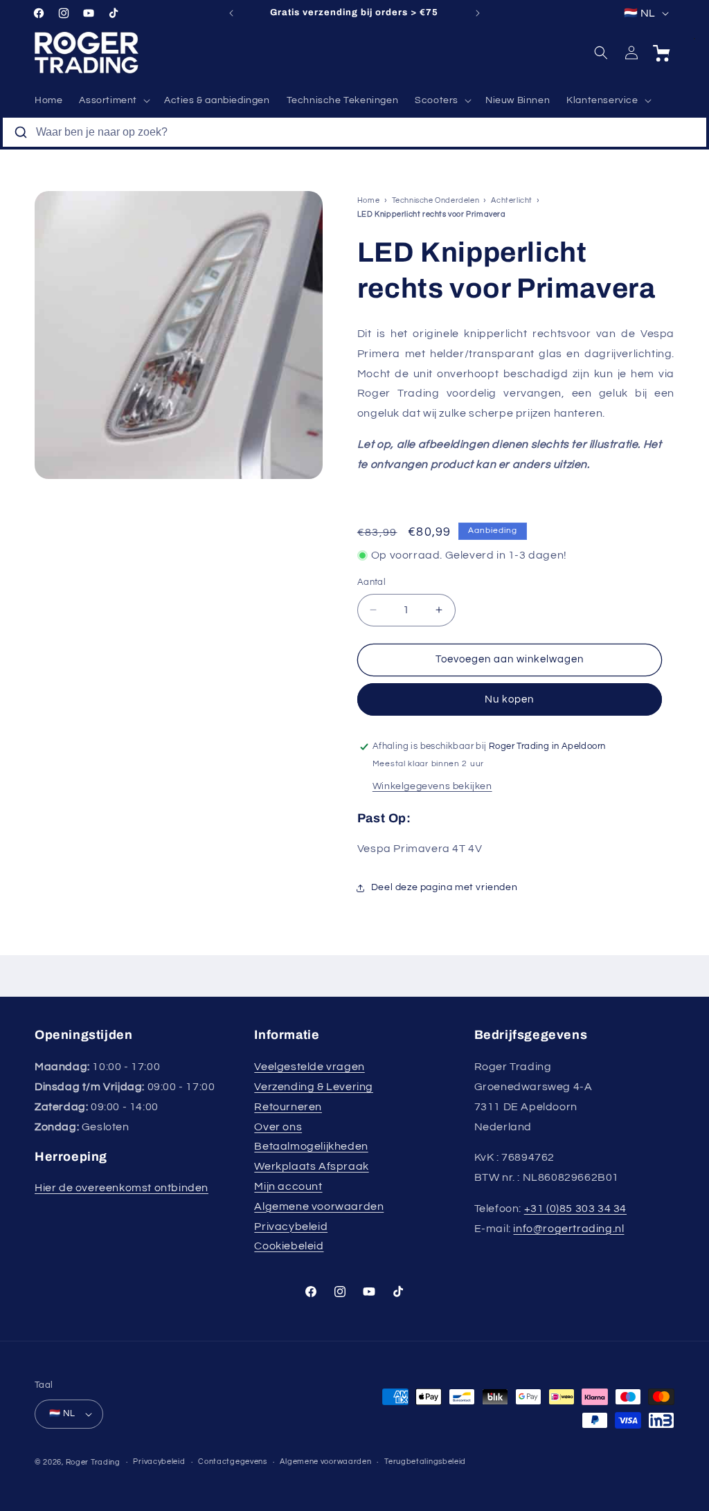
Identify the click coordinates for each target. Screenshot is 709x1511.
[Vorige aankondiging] (231, 13)
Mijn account (288, 1186)
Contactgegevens (232, 1461)
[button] (113, 100)
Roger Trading (93, 1462)
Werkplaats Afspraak (311, 1166)
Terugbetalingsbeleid (425, 1461)
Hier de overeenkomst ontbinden (121, 1187)
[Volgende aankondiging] (478, 13)
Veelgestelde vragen (309, 1066)
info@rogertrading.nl (568, 1228)
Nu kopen (509, 699)
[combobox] (354, 132)
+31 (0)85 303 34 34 (575, 1208)
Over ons (278, 1126)
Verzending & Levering (313, 1086)
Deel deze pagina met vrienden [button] (444, 887)
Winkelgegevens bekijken (432, 786)
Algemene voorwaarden (319, 1206)
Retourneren (288, 1106)
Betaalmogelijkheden (311, 1146)
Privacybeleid (290, 1226)
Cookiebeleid (288, 1245)
